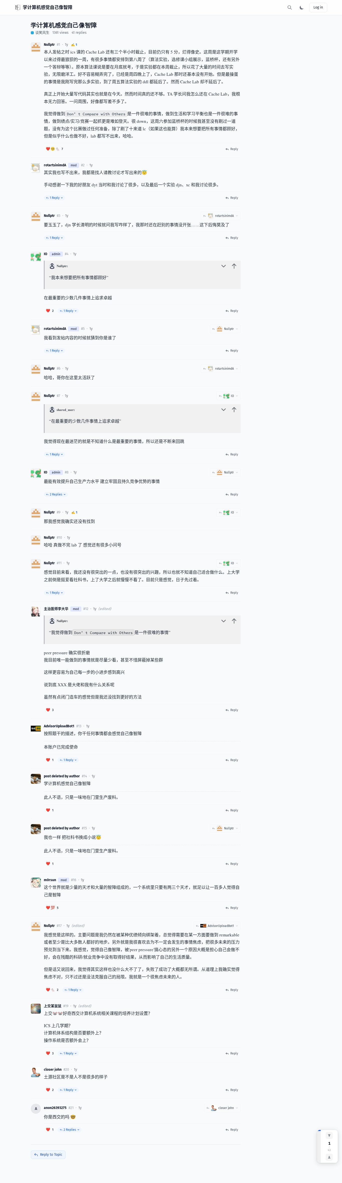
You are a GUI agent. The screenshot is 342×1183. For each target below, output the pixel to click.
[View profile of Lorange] (36, 612)
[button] (54, 149)
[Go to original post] (234, 266)
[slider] (319, 1146)
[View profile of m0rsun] (36, 883)
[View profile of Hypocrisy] (36, 168)
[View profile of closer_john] (36, 1072)
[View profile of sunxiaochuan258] (36, 47)
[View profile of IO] (36, 257)
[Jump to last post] (329, 1157)
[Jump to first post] (329, 1135)
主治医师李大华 (56, 609)
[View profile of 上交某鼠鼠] (36, 1009)
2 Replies (56, 494)
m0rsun (50, 880)
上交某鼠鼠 (52, 1006)
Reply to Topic (51, 1154)
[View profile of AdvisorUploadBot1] (36, 729)
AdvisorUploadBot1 (59, 726)
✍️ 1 (74, 45)
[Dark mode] (302, 8)
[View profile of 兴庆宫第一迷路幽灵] (36, 779)
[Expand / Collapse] (224, 266)
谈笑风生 (42, 33)
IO (45, 254)
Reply (234, 149)
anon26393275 (55, 1108)
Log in (318, 7)
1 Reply (55, 198)
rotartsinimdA (55, 165)
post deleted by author (62, 776)
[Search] (289, 7)
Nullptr (49, 45)
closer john (53, 1069)
